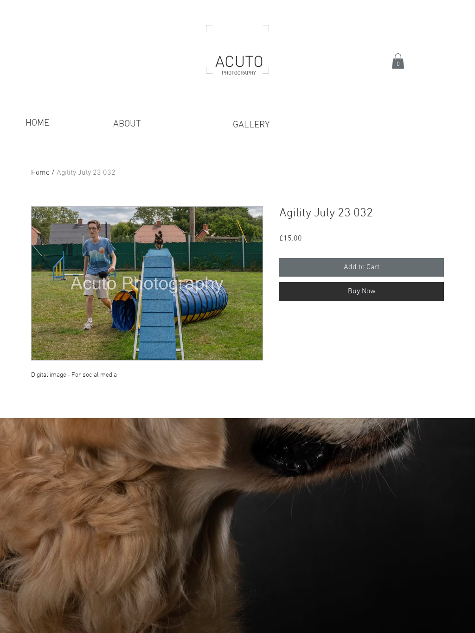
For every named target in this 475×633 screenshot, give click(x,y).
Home (40, 172)
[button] (398, 61)
